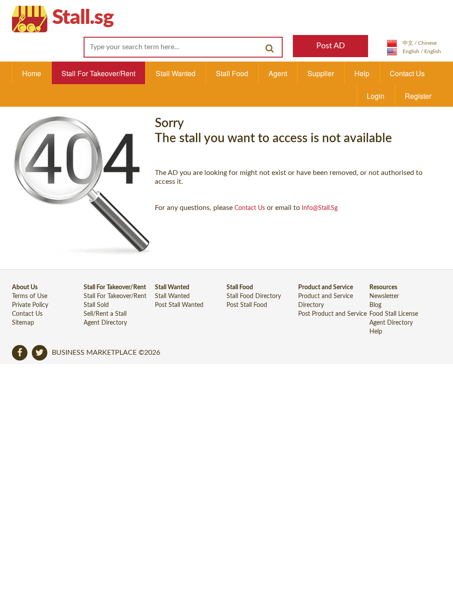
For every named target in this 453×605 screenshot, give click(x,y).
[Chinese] (412, 43)
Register (418, 96)
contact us (249, 208)
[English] (414, 51)
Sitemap (23, 323)
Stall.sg (83, 18)
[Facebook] (19, 353)
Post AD (330, 46)
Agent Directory (105, 323)
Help (361, 73)
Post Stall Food (246, 305)
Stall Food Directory (253, 296)
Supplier (320, 73)
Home (31, 73)
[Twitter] (39, 353)
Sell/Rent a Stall (105, 314)
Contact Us (407, 73)
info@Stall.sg (320, 208)
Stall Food (232, 73)
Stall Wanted (176, 73)
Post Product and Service (332, 314)
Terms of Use (29, 296)
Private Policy (30, 305)
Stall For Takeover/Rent (98, 73)
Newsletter (384, 296)
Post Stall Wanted (179, 305)
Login (375, 96)
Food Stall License (393, 314)
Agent (278, 73)
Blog (375, 305)
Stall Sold (96, 305)
